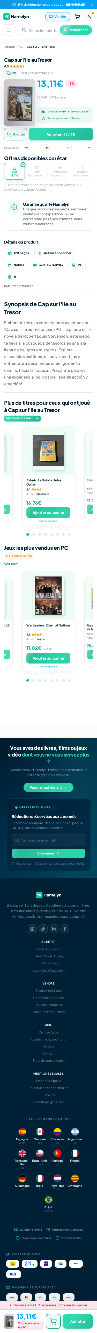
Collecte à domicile (48, 1005)
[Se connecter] (89, 16)
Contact (48, 1053)
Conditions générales (48, 1102)
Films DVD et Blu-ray (48, 956)
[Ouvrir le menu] (8, 30)
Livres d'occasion (48, 949)
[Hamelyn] (16, 16)
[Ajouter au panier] (53, 1321)
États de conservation (49, 1061)
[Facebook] (65, 928)
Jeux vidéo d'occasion (48, 970)
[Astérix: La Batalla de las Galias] (48, 450)
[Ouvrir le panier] (77, 16)
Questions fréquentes (48, 1012)
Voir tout (11, 564)
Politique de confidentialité (48, 1088)
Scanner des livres (48, 991)
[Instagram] (32, 928)
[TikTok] (43, 928)
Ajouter (19, 134)
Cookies (48, 1095)
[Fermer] (92, 5)
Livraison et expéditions (48, 1039)
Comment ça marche (48, 998)
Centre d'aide (48, 1032)
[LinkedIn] (54, 928)
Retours (48, 1046)
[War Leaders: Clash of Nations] (48, 595)
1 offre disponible (48, 520)
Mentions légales (48, 1081)
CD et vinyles (48, 963)
